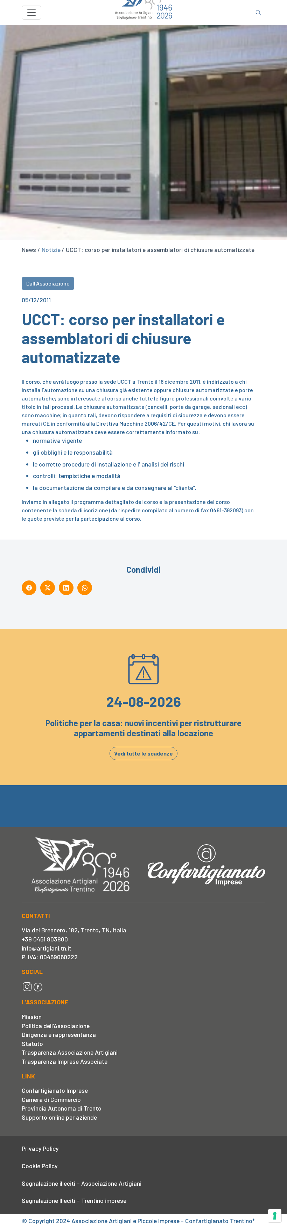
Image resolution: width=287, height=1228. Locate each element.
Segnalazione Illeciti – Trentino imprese (74, 1200)
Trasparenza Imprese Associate (64, 1061)
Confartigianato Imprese (55, 1090)
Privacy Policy (40, 1148)
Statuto (32, 1043)
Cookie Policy (39, 1166)
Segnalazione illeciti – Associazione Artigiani (81, 1183)
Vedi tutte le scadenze (143, 753)
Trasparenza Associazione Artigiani (70, 1052)
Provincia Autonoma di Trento (62, 1108)
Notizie (51, 249)
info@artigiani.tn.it (46, 948)
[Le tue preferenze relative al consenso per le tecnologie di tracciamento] (274, 1215)
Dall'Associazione (48, 283)
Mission (32, 1016)
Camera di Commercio (51, 1099)
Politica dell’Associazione (56, 1026)
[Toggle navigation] (31, 13)
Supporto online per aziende (59, 1117)
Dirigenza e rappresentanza (59, 1034)
